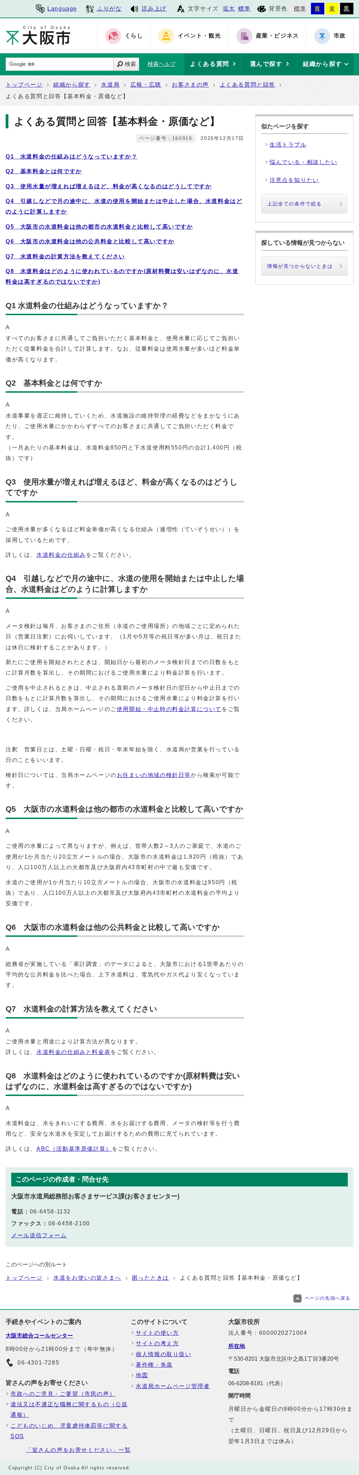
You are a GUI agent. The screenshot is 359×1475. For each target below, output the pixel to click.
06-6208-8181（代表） (257, 1383)
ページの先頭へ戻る (328, 1298)
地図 (142, 1375)
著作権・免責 (154, 1365)
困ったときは (150, 1278)
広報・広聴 (145, 85)
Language (62, 9)
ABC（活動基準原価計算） (74, 1149)
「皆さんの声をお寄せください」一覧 (78, 1450)
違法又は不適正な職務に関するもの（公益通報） (69, 1409)
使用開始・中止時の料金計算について (169, 709)
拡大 (229, 9)
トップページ (24, 85)
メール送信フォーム (39, 1235)
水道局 (110, 85)
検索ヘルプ (162, 64)
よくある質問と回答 (247, 85)
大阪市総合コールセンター (39, 1336)
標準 (244, 9)
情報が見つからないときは (300, 266)
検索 (130, 64)
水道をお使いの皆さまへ (87, 1278)
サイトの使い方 (157, 1333)
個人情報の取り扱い (163, 1354)
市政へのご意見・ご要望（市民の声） (63, 1394)
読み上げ (154, 9)
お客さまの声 (190, 85)
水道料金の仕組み (61, 555)
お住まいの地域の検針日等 (154, 775)
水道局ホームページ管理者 (173, 1386)
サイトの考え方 (157, 1343)
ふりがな (109, 9)
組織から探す (71, 85)
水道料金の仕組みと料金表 (73, 1052)
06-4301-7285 (38, 1363)
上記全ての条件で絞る (294, 204)
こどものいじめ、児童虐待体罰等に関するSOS (69, 1431)
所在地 (236, 1346)
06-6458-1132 (50, 1211)
